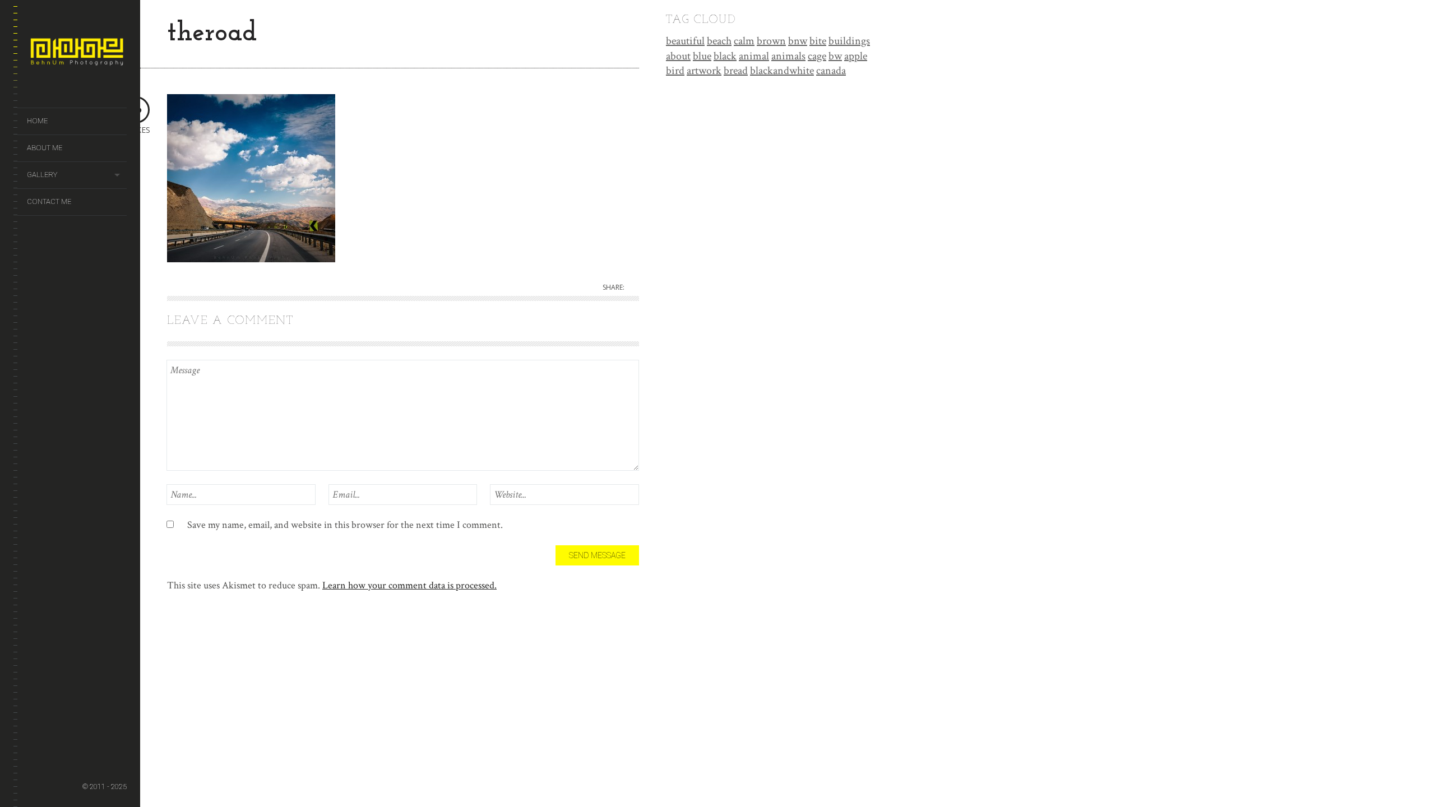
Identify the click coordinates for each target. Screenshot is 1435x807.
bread (736, 70)
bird (675, 70)
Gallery (42, 174)
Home (37, 121)
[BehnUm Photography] (77, 54)
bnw (797, 41)
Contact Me (49, 201)
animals (788, 56)
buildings (849, 41)
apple (855, 56)
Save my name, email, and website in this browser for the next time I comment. (345, 524)
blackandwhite (782, 70)
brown (771, 41)
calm (744, 41)
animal (754, 56)
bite (817, 41)
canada (831, 70)
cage (817, 56)
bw (835, 56)
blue (702, 56)
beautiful (685, 41)
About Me (44, 147)
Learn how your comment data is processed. (409, 585)
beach (719, 41)
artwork (704, 70)
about (678, 56)
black (725, 56)
